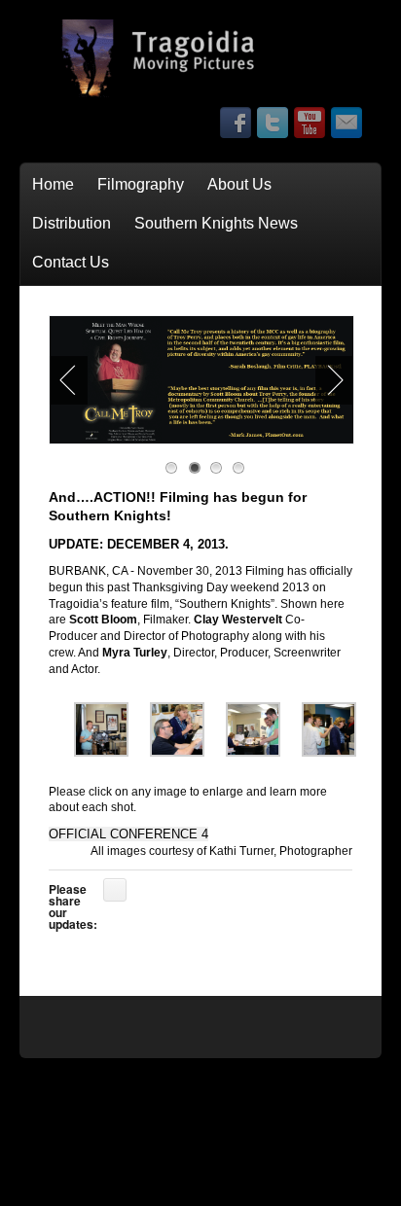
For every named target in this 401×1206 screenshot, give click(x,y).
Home (53, 184)
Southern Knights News (216, 223)
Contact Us (70, 262)
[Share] (115, 890)
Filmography (140, 184)
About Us (239, 184)
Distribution (71, 223)
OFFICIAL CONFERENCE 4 (128, 834)
